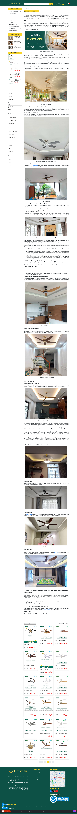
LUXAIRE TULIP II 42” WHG (44, 690)
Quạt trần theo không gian (13, 20)
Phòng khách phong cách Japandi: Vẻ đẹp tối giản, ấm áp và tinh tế (17, 37)
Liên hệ (66, 1)
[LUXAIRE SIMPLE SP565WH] (62, 657)
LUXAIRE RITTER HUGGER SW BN (60, 690)
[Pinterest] (57, 791)
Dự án (36, 1)
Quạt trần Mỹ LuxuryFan (13, 13)
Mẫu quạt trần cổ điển (44, 806)
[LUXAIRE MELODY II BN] (11, 63)
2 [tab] (13, 86)
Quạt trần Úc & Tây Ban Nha (14, 15)
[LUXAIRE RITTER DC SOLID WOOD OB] (62, 746)
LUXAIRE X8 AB (26, 644)
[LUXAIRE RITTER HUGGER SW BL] (46, 703)
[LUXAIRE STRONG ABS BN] (31, 725)
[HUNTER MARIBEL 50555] (11, 57)
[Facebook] (51, 791)
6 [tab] (17, 86)
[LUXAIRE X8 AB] (31, 632)
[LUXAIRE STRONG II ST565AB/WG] (11, 81)
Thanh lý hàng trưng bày (13, 30)
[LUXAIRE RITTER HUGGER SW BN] (62, 682)
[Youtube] (55, 791)
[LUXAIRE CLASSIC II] (46, 632)
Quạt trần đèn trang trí (12, 22)
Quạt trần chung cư (30, 806)
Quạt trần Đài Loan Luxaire (30, 8)
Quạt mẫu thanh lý (12, 28)
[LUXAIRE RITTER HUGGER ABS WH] (62, 725)
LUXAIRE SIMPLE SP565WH (60, 665)
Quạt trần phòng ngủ (24, 806)
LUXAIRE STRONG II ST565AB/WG (18, 80)
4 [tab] (15, 86)
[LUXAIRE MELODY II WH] (46, 657)
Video (48, 1)
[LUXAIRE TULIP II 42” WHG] (46, 682)
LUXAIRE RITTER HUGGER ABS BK (45, 733)
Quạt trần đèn (10, 806)
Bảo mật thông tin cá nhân (39, 772)
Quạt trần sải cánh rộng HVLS (14, 26)
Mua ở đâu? (61, 1)
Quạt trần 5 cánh (56, 806)
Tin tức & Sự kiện (54, 1)
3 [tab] (14, 86)
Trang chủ (25, 1)
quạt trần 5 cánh (29, 514)
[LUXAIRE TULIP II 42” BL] (31, 682)
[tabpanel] (15, 57)
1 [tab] (12, 86)
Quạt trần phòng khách (16, 806)
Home (25, 8)
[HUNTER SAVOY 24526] (11, 69)
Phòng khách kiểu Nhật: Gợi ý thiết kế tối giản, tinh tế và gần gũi (17, 47)
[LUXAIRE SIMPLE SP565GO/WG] (11, 75)
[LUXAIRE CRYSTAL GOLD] (31, 746)
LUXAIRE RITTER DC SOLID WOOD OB (61, 754)
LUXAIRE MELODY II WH (44, 669)
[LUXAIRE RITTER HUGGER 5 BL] (31, 657)
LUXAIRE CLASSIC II (43, 640)
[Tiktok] (53, 791)
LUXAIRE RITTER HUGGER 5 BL (29, 665)
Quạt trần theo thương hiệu (13, 11)
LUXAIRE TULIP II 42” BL (28, 690)
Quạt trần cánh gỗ (62, 806)
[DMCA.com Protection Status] (55, 794)
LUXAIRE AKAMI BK (43, 754)
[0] (68, 4)
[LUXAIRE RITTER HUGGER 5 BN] (62, 632)
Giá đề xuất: (26, 647)
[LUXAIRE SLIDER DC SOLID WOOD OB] (31, 703)
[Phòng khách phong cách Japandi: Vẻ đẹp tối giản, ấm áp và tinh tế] (10, 38)
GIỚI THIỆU (31, 1)
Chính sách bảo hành (38, 777)
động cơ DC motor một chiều (33, 165)
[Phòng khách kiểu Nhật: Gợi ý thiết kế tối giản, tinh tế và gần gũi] (10, 47)
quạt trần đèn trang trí (36, 60)
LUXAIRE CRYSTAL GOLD (28, 754)
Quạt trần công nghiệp (11, 808)
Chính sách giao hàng (38, 779)
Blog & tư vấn (42, 1)
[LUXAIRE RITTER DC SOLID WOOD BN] (62, 703)
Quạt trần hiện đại (37, 806)
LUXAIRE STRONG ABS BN (28, 733)
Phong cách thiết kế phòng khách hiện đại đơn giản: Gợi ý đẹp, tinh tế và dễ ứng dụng (17, 42)
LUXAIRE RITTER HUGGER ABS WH (61, 733)
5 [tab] (16, 86)
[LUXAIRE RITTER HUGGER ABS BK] (46, 725)
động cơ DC (56, 552)
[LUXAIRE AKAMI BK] (46, 746)
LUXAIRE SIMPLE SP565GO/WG (17, 74)
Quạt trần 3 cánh (50, 806)
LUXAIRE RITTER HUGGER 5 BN (60, 640)
